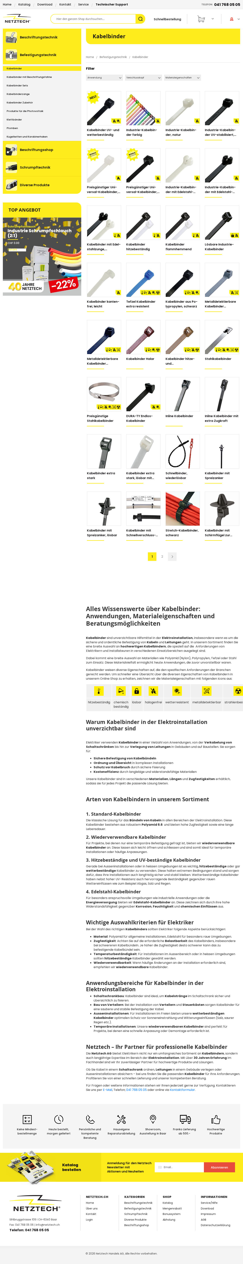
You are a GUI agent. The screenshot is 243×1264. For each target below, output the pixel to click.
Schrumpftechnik (136, 1214)
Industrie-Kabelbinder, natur (181, 132)
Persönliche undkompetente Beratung (90, 1133)
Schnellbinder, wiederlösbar (176, 475)
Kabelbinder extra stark (101, 475)
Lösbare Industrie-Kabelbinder (219, 246)
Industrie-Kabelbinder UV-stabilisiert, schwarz (220, 132)
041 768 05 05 (136, 1090)
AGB (203, 1220)
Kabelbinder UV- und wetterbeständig (103, 132)
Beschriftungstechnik (138, 1203)
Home (7, 4)
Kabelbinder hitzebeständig (138, 246)
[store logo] (26, 18)
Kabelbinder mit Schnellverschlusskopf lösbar (141, 533)
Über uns (92, 1208)
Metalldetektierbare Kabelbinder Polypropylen (102, 361)
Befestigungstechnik (114, 57)
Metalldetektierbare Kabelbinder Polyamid (220, 304)
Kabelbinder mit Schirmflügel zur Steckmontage (217, 533)
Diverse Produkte (135, 1220)
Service (83, 4)
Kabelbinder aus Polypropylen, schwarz (181, 304)
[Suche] (140, 19)
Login (89, 1220)
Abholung (169, 1220)
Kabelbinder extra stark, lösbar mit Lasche (140, 475)
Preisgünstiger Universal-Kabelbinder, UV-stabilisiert (141, 189)
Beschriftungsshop (136, 1225)
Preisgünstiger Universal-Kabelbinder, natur (102, 189)
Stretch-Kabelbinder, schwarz (182, 532)
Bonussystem (172, 1214)
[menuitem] (42, 37)
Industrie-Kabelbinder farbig (141, 132)
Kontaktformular (182, 1090)
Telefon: (220, 4)
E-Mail (107, 1090)
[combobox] (97, 19)
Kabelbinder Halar (140, 359)
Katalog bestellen (71, 1167)
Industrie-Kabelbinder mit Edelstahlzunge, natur (181, 189)
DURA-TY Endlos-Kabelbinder (139, 418)
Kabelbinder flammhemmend (179, 246)
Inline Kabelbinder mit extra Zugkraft (221, 418)
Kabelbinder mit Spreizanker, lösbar (102, 532)
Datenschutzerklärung (215, 1225)
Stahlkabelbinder (218, 359)
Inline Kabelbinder (179, 416)
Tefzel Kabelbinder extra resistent (140, 304)
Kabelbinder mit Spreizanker (217, 475)
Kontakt (65, 4)
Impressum (208, 1214)
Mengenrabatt (172, 1208)
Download (44, 4)
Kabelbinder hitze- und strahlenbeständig (180, 361)
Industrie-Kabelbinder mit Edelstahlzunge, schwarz (220, 189)
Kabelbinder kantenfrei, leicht (103, 304)
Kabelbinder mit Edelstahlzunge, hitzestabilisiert (104, 247)
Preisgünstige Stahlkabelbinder (100, 418)
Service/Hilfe (209, 1203)
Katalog (24, 4)
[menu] (42, 111)
